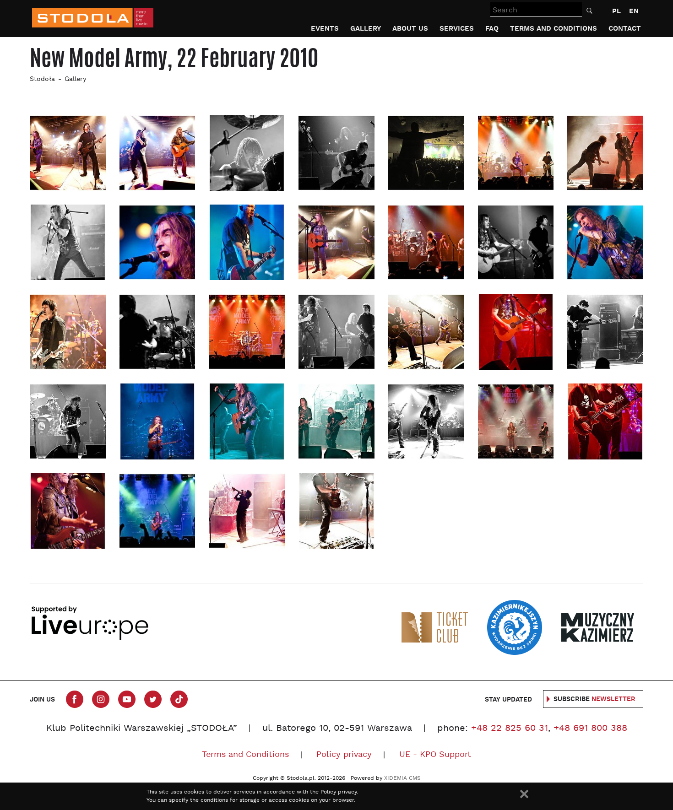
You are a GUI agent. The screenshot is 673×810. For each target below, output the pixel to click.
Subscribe (594, 699)
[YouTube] (127, 699)
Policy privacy (344, 755)
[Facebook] (74, 699)
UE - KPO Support (435, 755)
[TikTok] (179, 699)
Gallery (365, 28)
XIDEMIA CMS (402, 778)
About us (410, 28)
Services (457, 28)
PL (616, 11)
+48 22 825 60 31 (509, 728)
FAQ (492, 28)
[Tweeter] (153, 699)
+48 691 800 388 (590, 728)
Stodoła (42, 79)
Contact (624, 28)
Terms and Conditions (553, 28)
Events (325, 28)
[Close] (524, 794)
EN (634, 11)
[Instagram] (100, 699)
